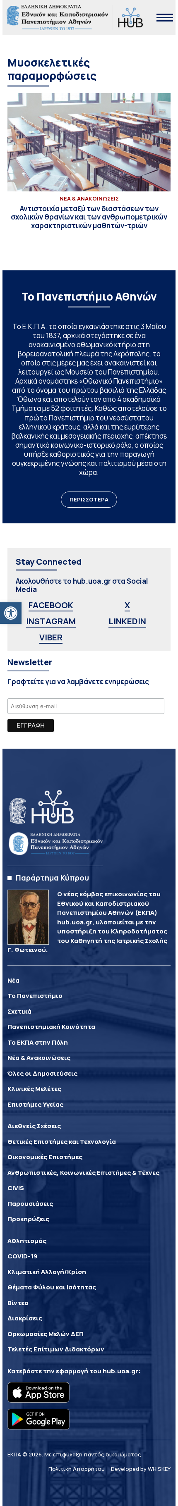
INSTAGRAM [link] (51, 621)
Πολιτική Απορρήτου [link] (76, 1469)
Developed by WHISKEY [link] (141, 1469)
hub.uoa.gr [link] (120, 1371)
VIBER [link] (51, 637)
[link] (11, 613)
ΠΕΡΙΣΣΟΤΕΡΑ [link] (89, 499)
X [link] (127, 605)
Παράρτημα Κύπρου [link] (52, 878)
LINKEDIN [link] (127, 621)
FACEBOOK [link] (51, 605)
